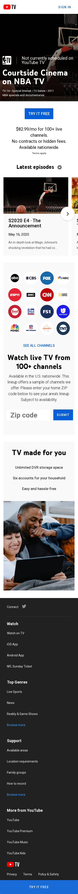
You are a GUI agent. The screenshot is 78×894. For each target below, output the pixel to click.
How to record (16, 783)
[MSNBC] (15, 328)
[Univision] (63, 312)
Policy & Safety (48, 874)
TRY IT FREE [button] (39, 113)
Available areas (17, 750)
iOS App (12, 644)
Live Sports (14, 692)
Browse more (16, 725)
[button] (68, 214)
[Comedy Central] (63, 295)
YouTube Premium (20, 831)
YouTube (13, 820)
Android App (15, 655)
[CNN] (47, 295)
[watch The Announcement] (35, 195)
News (11, 703)
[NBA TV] (6, 60)
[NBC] (63, 278)
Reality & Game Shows (22, 714)
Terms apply (39, 153)
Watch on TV (15, 633)
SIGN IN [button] (64, 7)
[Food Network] (15, 312)
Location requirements (22, 761)
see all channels (39, 345)
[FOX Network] (47, 278)
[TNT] (63, 328)
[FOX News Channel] (31, 312)
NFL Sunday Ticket (19, 666)
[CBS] (31, 278)
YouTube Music (17, 842)
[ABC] (15, 278)
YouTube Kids (16, 853)
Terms (27, 874)
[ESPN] (15, 295)
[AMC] (31, 295)
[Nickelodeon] (47, 328)
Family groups (16, 772)
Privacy (12, 874)
